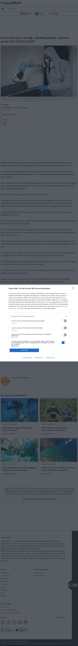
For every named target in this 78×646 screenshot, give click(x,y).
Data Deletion (27, 357)
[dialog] (39, 323)
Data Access (39, 357)
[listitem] (39, 316)
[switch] (64, 320)
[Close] (74, 289)
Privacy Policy (50, 357)
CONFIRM (24, 350)
